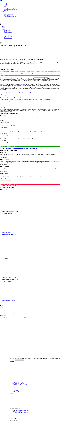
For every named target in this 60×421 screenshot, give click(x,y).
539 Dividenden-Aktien (13, 59)
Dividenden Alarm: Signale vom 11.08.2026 (9, 256)
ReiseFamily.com (14, 388)
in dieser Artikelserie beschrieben (25, 86)
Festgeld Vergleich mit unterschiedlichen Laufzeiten (19, 383)
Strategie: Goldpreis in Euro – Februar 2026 (21, 412)
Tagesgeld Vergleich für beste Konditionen (18, 382)
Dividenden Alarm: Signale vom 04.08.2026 (8, 300)
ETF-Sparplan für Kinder (15, 390)
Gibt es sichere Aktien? (18, 411)
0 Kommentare (9, 213)
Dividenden (14, 185)
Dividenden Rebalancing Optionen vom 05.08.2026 (9, 277)
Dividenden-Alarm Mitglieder (31, 71)
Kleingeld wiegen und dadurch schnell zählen (21, 410)
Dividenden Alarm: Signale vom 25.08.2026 (8, 232)
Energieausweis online (15, 389)
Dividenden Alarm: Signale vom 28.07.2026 (20, 396)
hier (32, 88)
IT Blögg (25, 317)
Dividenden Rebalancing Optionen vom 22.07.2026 (24, 399)
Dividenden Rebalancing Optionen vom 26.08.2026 (9, 209)
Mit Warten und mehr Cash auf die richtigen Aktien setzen (33, 82)
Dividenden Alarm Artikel (7, 87)
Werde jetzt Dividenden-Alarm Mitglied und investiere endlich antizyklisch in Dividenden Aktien (18, 92)
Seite (48, 71)
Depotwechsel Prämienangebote (16, 381)
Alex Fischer (2, 185)
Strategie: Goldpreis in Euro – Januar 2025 (24, 413)
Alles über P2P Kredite (15, 391)
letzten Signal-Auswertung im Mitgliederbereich (41, 77)
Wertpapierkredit (22, 84)
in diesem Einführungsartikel (15, 99)
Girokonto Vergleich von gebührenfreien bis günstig (19, 384)
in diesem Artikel (45, 87)
